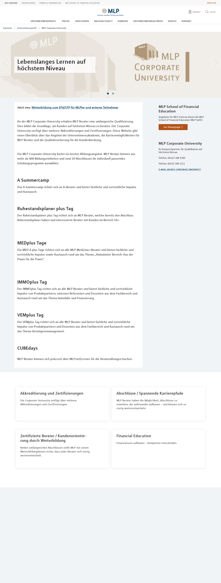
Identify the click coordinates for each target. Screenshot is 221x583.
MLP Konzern (11, 2)
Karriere (123, 21)
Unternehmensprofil (43, 21)
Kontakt (186, 21)
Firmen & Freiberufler (50, 2)
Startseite (7, 28)
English (211, 3)
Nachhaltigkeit (103, 21)
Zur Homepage (171, 126)
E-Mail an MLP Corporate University (180, 169)
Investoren (82, 21)
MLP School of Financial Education (82, 2)
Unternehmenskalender (148, 21)
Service (172, 21)
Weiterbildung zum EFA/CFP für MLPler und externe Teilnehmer (75, 107)
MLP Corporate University (54, 28)
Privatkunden (28, 2)
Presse (66, 21)
